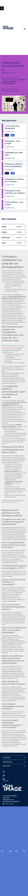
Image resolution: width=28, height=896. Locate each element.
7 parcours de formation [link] (11, 89)
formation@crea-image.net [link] (11, 801)
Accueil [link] (3, 56)
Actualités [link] (6, 781)
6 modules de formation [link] (11, 91)
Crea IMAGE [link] (6, 757)
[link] (2, 8)
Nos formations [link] (7, 761)
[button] (24, 28)
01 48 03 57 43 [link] (9, 799)
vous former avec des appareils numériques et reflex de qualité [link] (13, 347)
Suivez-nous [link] (6, 766)
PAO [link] (17, 502)
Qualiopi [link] (8, 457)
